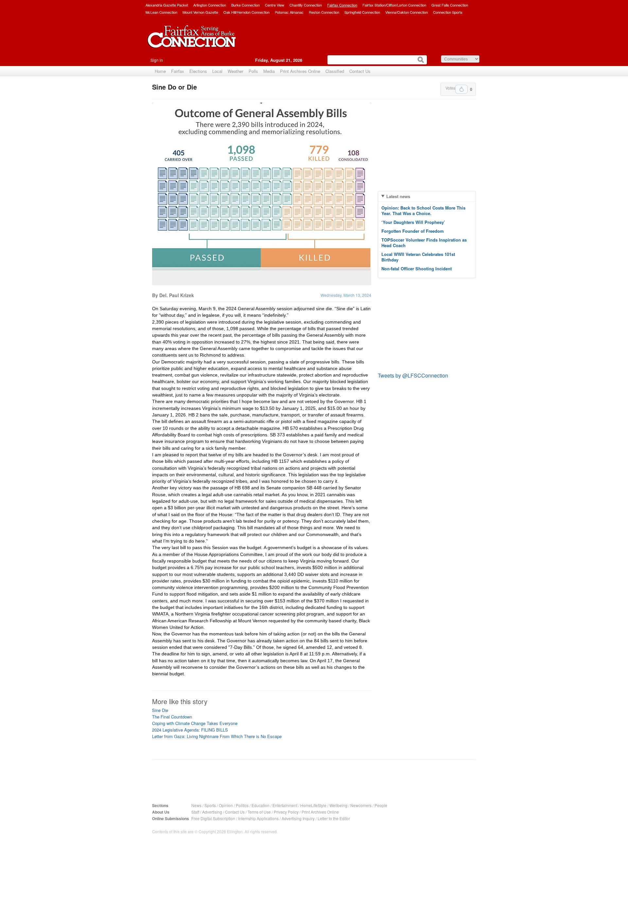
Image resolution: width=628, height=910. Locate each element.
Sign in (156, 60)
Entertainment (284, 805)
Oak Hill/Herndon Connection (246, 12)
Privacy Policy (286, 812)
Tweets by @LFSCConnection (413, 375)
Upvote (461, 89)
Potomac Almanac (289, 12)
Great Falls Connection (449, 5)
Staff (195, 812)
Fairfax (177, 71)
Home (160, 71)
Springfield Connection (362, 12)
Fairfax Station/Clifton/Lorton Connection (394, 5)
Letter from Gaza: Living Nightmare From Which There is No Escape (217, 736)
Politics (242, 805)
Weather (235, 71)
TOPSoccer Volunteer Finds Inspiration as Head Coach (424, 242)
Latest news (398, 196)
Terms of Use (259, 812)
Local (217, 71)
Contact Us (360, 71)
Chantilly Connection (305, 5)
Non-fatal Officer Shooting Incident (416, 268)
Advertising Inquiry (298, 818)
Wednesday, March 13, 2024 (346, 295)
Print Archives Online (300, 71)
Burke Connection (245, 5)
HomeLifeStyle (313, 805)
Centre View (274, 5)
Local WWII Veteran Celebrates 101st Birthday (418, 257)
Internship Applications (258, 818)
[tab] (427, 196)
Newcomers (361, 805)
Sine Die (160, 710)
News (196, 805)
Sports (210, 805)
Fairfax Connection (342, 5)
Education (261, 805)
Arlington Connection (209, 5)
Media (269, 71)
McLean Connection (161, 12)
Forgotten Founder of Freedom (412, 231)
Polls (253, 71)
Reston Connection (324, 12)
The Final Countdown (172, 717)
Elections (198, 71)
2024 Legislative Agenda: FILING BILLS (190, 730)
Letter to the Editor (334, 818)
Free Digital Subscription (213, 818)
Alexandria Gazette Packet (167, 5)
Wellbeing (338, 805)
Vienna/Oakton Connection (406, 12)
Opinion (226, 805)
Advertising (212, 812)
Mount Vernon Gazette (200, 12)
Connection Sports (447, 12)
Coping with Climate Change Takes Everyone (194, 723)
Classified (334, 71)
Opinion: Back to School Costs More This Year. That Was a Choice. (423, 210)
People (381, 805)
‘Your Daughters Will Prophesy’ (413, 222)
